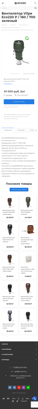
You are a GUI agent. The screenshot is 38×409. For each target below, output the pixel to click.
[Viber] (23, 387)
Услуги (5, 344)
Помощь (5, 359)
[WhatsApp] (28, 387)
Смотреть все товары (19, 189)
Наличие (21, 130)
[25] (19, 51)
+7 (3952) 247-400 (19, 367)
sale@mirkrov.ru (20, 371)
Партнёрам (6, 349)
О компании (7, 354)
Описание (8, 130)
